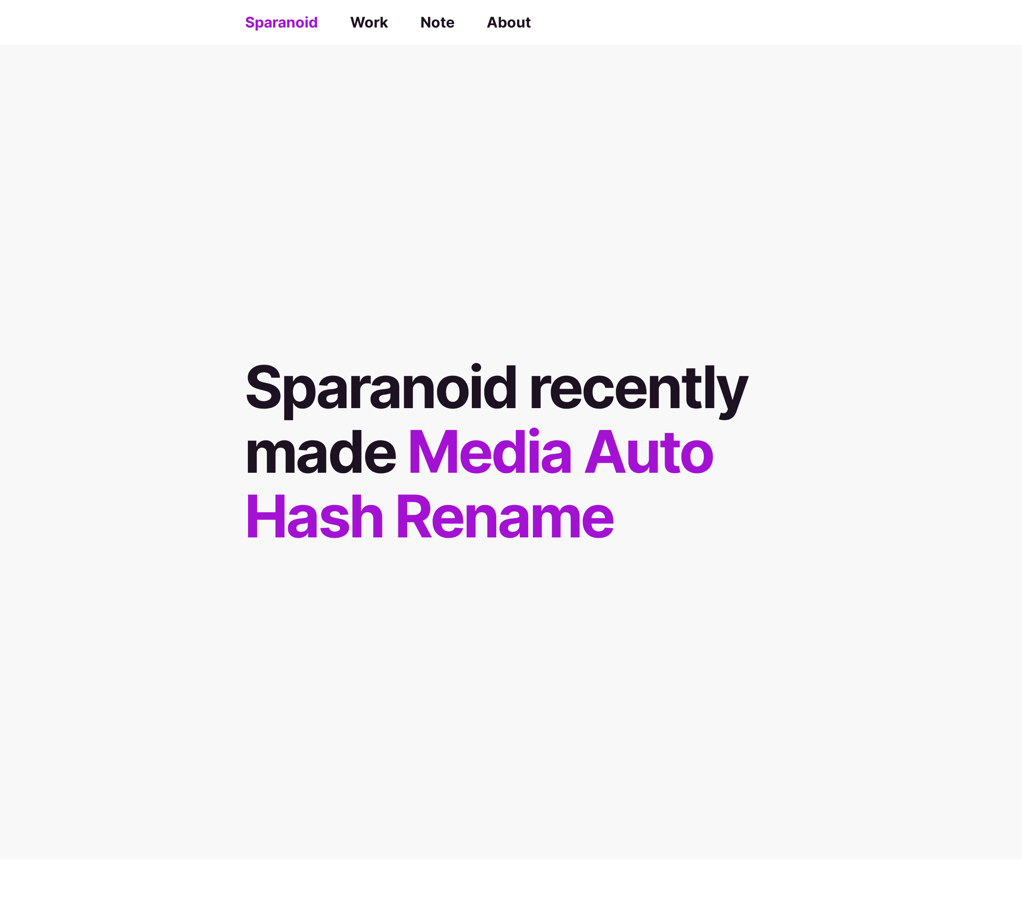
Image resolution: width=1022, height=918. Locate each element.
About (509, 22)
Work (369, 22)
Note (437, 22)
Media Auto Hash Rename (478, 484)
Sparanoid (281, 22)
